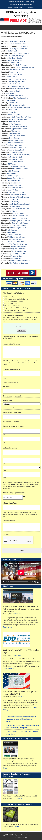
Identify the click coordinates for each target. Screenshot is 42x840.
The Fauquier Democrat (18, 244)
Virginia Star (12, 103)
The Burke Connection (14, 60)
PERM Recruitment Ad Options (13, 293)
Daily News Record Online (21, 117)
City (4, 464)
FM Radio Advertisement (11, 306)
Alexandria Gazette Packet (19, 41)
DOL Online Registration (11, 297)
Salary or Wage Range (10, 503)
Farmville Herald (14, 91)
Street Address (7, 456)
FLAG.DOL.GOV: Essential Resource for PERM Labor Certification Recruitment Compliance (21, 609)
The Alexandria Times (18, 44)
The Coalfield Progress (21, 53)
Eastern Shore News (13, 235)
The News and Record (20, 216)
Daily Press (13, 110)
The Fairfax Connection (15, 86)
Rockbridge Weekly (16, 140)
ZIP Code (5, 478)
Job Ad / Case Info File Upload (13, 315)
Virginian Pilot (12, 173)
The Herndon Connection (17, 119)
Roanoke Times (14, 206)
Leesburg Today (14, 133)
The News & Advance (18, 147)
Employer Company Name (12, 369)
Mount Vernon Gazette (20, 169)
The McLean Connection (16, 162)
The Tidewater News (15, 96)
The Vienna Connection (15, 242)
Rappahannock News (18, 246)
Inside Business (13, 171)
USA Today (12, 164)
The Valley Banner (13, 84)
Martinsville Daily (16, 159)
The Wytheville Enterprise (18, 263)
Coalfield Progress (13, 176)
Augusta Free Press (18, 249)
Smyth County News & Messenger (19, 154)
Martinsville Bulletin (17, 157)
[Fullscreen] (38, 582)
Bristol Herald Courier (14, 58)
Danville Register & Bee (16, 81)
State (4, 470)
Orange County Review (15, 178)
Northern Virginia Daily (17, 228)
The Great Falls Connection (20, 107)
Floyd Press (10, 93)
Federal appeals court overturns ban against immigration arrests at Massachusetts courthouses (21, 719)
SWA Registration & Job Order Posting (16, 299)
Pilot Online (13, 112)
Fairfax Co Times (13, 190)
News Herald (11, 232)
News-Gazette (14, 138)
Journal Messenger (16, 152)
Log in (25, 837)
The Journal (15, 131)
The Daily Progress (20, 65)
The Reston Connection (15, 192)
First (4, 434)
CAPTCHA (6, 534)
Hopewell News (14, 121)
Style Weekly (14, 202)
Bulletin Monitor (22, 46)
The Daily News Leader (17, 225)
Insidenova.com (16, 258)
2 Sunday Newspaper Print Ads (13, 301)
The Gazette (10, 100)
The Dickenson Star (16, 70)
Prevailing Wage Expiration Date (14, 493)
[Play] (4, 582)
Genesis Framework (33, 835)
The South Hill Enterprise (18, 218)
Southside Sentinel (15, 239)
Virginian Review (16, 74)
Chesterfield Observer (17, 166)
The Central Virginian (17, 105)
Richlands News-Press (16, 237)
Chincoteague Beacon (25, 67)
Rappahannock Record (18, 129)
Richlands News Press (17, 195)
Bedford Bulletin (13, 51)
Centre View (14, 63)
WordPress (18, 837)
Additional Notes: (9, 520)
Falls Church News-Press (20, 89)
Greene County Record (20, 223)
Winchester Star (16, 256)
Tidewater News (15, 72)
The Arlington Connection (18, 49)
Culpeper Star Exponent (17, 79)
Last (4, 442)
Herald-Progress (14, 114)
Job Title (6, 387)
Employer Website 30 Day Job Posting (16, 308)
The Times (13, 211)
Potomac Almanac (15, 185)
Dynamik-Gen (19, 835)
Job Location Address (10, 448)
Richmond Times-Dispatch (19, 197)
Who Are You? (8, 400)
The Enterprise (11, 230)
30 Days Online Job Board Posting (14, 310)
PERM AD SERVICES (10, 27)
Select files (21, 330)
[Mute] (35, 582)
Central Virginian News (15, 143)
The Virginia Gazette (19, 253)
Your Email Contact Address (13, 412)
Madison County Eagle (16, 150)
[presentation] (18, 540)
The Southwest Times (15, 188)
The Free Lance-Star (20, 98)
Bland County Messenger (15, 56)
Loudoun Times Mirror (17, 136)
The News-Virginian (18, 251)
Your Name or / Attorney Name (13, 426)
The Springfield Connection (20, 220)
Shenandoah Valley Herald (20, 260)
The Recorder (16, 124)
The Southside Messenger (18, 126)
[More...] (5, 768)
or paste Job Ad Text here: (11, 344)
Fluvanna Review (14, 180)
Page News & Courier (14, 145)
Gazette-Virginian (18, 213)
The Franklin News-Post (20, 209)
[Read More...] (7, 627)
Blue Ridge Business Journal (19, 204)
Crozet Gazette (12, 77)
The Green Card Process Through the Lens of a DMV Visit (20, 692)
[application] (21, 572)
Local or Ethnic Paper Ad (11, 303)
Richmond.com (14, 199)
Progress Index (15, 183)
